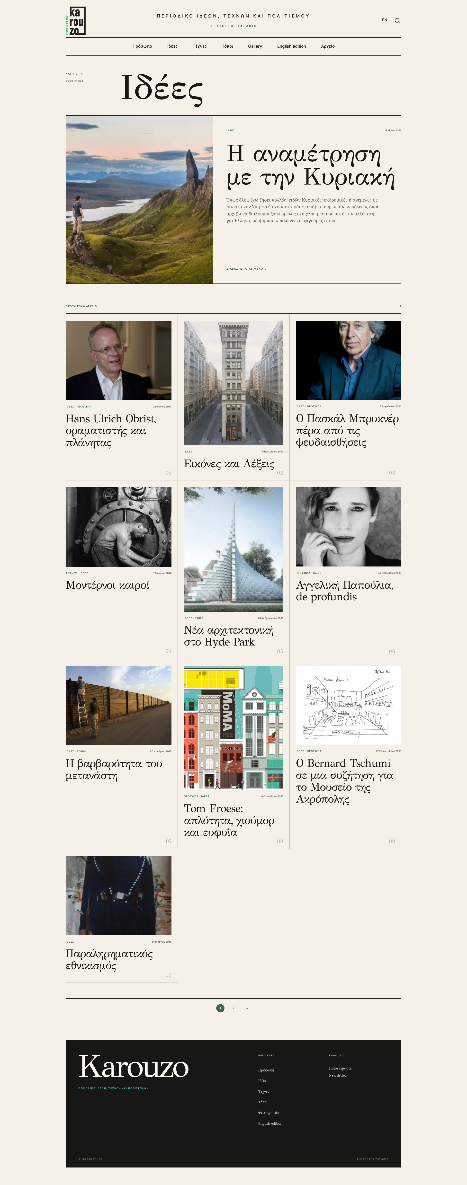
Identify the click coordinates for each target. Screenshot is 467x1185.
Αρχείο (328, 46)
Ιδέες (172, 46)
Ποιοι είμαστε (340, 1068)
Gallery (255, 46)
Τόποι (227, 46)
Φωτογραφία (268, 1112)
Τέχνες (200, 46)
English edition (291, 46)
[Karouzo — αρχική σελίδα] (76, 21)
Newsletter (337, 1075)
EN (385, 20)
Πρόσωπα (142, 46)
